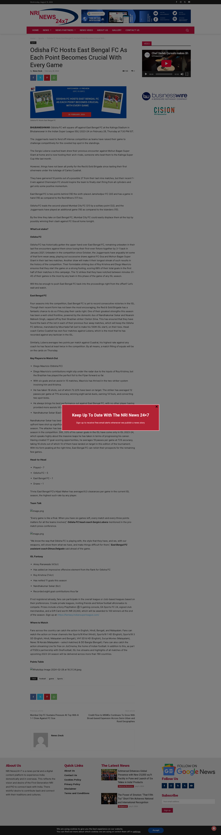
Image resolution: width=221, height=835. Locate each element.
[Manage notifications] (214, 828)
